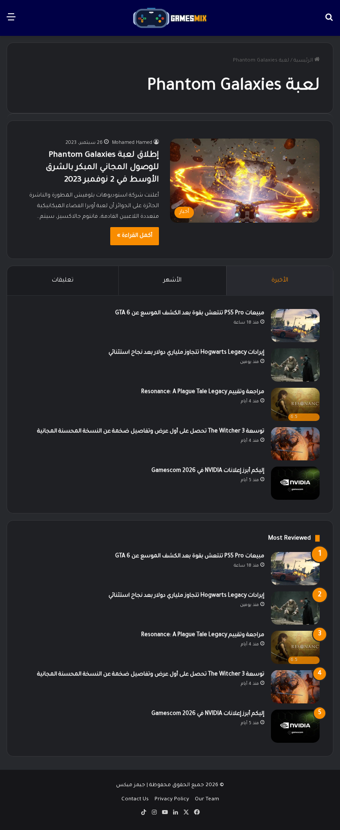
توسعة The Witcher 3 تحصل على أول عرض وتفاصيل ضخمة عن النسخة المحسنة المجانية (150, 432)
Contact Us (135, 800)
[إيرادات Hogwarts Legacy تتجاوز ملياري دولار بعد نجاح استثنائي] (295, 365)
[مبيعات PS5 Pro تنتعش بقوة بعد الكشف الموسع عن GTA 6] (295, 325)
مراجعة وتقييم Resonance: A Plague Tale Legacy (202, 392)
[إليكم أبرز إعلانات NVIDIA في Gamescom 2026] (295, 483)
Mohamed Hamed (132, 143)
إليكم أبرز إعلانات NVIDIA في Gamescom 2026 (207, 471)
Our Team (207, 800)
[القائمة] (11, 21)
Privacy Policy (172, 800)
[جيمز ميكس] (170, 18)
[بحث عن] (329, 21)
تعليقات (62, 280)
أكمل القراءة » (134, 236)
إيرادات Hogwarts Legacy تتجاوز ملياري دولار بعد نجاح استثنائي (186, 353)
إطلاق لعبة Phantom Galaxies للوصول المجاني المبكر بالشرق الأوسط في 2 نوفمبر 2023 (102, 168)
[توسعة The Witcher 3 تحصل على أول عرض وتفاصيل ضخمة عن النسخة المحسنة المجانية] (295, 443)
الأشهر (172, 280)
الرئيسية (304, 61)
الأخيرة (279, 280)
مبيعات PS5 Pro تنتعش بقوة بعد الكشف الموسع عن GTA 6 (189, 313)
